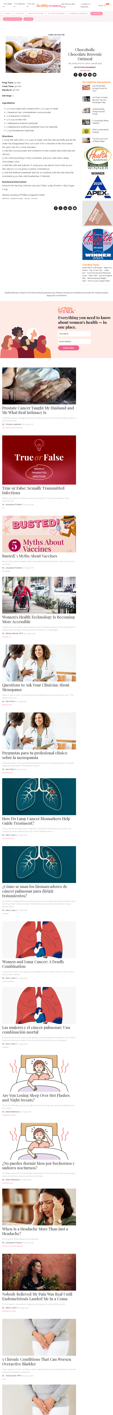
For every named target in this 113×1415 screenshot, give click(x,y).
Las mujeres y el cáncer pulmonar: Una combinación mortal (36, 1030)
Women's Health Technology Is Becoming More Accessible (38, 619)
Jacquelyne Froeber (14, 504)
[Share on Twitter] (80, 75)
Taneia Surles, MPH (13, 1376)
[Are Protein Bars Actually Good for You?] (86, 87)
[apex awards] (98, 185)
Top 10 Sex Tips (95, 270)
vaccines (6, 571)
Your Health (8, 4)
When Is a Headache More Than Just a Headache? (35, 1231)
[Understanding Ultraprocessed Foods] (86, 110)
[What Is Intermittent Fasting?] (86, 131)
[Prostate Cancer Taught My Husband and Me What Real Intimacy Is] (39, 386)
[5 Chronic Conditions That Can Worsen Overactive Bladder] (39, 1337)
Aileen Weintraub (12, 1112)
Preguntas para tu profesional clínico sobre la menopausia (34, 755)
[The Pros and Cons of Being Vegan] (86, 140)
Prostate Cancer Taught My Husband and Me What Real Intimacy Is (38, 410)
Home (50, 35)
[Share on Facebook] (75, 75)
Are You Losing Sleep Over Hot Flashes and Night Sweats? (36, 1097)
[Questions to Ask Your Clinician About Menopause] (39, 663)
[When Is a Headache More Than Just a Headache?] (39, 1207)
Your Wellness (20, 4)
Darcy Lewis (11, 835)
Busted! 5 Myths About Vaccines (29, 555)
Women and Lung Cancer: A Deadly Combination (33, 964)
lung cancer (8, 838)
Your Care (31, 4)
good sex (20, 13)
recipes (27, 198)
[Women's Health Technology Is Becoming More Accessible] (39, 595)
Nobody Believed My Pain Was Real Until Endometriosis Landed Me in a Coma (37, 1296)
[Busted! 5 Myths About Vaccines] (39, 534)
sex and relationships (12, 428)
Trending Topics (91, 264)
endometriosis (9, 1311)
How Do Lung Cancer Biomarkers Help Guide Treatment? (36, 821)
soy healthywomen (56, 13)
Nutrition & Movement (85, 67)
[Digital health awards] (98, 157)
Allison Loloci (11, 1308)
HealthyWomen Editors (81, 63)
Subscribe (96, 13)
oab (4, 1379)
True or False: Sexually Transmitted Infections (33, 490)
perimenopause (9, 1115)
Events (8, 13)
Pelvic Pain (93, 276)
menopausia (7, 773)
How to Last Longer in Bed (99, 281)
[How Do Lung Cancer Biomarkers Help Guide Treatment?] (39, 796)
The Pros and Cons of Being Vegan (100, 140)
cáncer (5, 914)
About (101, 5)
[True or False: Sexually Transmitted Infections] (39, 460)
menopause (7, 705)
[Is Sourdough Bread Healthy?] (86, 122)
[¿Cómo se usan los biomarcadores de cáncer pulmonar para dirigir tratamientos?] (39, 864)
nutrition (60, 35)
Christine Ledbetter (13, 424)
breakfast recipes (16, 198)
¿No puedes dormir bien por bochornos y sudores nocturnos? (38, 1165)
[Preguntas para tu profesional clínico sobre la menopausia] (39, 731)
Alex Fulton (10, 701)
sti (3, 508)
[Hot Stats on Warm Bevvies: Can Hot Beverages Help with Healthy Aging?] (86, 99)
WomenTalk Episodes (78, 13)
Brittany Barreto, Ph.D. (14, 633)
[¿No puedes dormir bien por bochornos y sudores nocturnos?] (39, 1141)
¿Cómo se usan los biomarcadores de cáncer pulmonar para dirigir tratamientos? (34, 891)
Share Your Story (13, 19)
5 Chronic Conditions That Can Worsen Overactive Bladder (36, 1361)
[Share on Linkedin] (90, 75)
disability (6, 637)
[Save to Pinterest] (85, 75)
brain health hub (35, 13)
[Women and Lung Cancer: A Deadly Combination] (39, 939)
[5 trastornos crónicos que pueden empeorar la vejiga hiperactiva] (39, 1403)
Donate (28, 19)
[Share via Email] (94, 75)
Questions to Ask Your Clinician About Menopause (35, 687)
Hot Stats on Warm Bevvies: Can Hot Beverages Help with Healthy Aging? (100, 100)
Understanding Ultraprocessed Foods (98, 111)
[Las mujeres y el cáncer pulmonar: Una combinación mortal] (39, 1005)
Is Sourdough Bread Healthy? (100, 122)
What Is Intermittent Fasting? (100, 131)
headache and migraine (12, 1246)
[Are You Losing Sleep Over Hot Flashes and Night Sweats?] (39, 1073)
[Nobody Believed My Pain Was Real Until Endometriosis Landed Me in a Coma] (39, 1272)
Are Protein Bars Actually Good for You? (99, 88)
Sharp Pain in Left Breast (92, 268)
